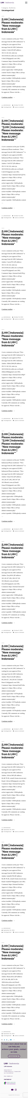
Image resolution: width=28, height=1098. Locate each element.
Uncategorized (7, 107)
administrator (6, 105)
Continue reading (8, 97)
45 (11, 1040)
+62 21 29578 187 (9, 1073)
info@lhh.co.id (9, 1076)
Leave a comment (19, 107)
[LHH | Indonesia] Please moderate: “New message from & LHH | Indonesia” (12, 26)
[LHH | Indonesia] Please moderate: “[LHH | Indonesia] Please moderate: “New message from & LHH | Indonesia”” (13, 130)
